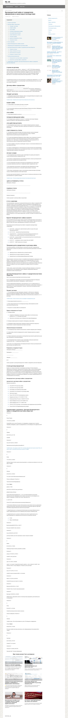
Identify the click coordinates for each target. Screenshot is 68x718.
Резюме (50, 30)
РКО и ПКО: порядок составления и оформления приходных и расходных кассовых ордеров (57, 81)
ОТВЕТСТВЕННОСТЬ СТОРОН (15, 34)
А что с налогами (11, 41)
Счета (49, 32)
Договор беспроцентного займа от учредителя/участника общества (21, 47)
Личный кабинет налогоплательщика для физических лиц (31, 666)
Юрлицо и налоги (51, 34)
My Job (7, 2)
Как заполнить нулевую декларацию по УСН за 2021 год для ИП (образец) (55, 43)
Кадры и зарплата (51, 22)
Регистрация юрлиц (52, 28)
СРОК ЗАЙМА (12, 29)
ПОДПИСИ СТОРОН (13, 40)
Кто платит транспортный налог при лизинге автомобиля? (33, 701)
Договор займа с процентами (14, 24)
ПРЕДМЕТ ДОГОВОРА (14, 26)
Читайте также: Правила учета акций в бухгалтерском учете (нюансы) (21, 99)
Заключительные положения (15, 52)
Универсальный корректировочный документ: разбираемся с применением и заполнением (14, 682)
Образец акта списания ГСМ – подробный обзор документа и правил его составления (57, 61)
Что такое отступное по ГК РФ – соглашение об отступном (57, 38)
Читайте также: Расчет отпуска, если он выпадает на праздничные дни (21, 298)
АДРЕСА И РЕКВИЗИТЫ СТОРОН (16, 38)
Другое (49, 20)
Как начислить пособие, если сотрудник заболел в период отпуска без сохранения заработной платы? (12, 702)
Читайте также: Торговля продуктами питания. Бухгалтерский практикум (21, 178)
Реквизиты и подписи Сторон (15, 54)
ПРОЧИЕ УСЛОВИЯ (13, 36)
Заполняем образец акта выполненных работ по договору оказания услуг (33, 682)
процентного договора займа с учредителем (18, 59)
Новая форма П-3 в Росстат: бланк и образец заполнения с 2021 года (54, 76)
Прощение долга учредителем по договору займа (18, 45)
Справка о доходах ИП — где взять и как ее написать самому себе (54, 52)
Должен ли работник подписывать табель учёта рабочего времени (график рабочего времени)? (57, 47)
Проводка (17, 16)
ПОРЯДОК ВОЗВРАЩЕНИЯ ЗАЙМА (16, 31)
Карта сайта (22, 6)
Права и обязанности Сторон (15, 50)
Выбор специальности (52, 18)
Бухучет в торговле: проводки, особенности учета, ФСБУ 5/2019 (13, 665)
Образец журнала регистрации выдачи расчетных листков (56, 66)
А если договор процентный (13, 56)
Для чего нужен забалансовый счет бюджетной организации (57, 71)
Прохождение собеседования (54, 26)
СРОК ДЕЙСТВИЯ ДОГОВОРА (15, 33)
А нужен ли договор (12, 22)
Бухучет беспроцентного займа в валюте (16, 43)
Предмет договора (13, 49)
